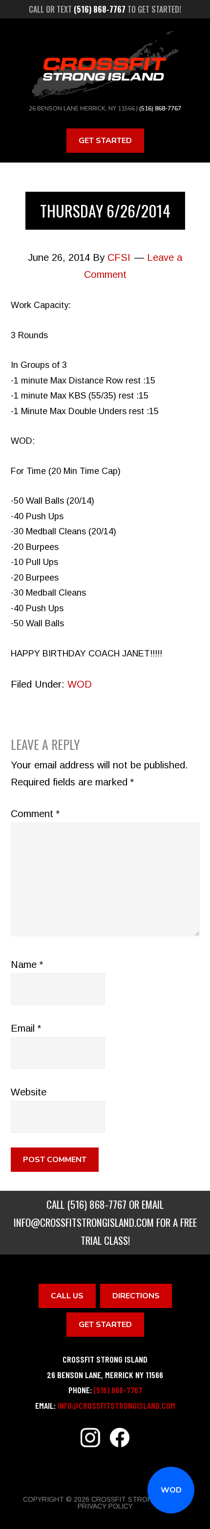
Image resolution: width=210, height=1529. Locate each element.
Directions (136, 1296)
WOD (171, 1490)
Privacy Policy (105, 1506)
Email (26, 1028)
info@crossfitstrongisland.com (84, 1222)
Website (28, 1092)
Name (27, 964)
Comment (35, 813)
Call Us (67, 1296)
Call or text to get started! (105, 9)
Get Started (105, 140)
